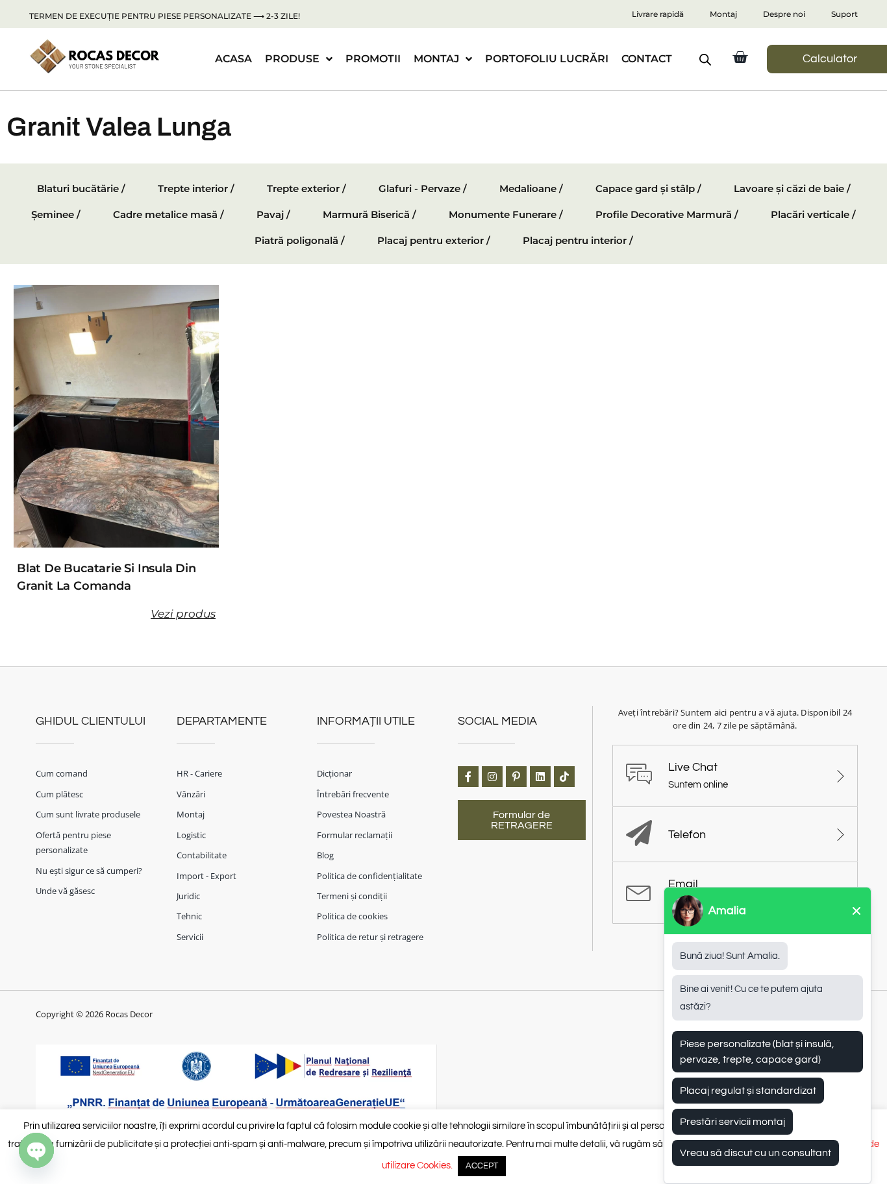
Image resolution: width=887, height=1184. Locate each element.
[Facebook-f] (468, 776)
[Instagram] (492, 776)
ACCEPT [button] (482, 1165)
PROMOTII (373, 59)
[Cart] (740, 57)
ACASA (233, 59)
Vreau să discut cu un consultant (755, 1153)
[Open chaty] (36, 1150)
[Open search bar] (705, 60)
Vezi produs (183, 613)
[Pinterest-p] (516, 776)
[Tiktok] (564, 776)
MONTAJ (436, 59)
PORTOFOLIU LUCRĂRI (546, 59)
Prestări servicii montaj (732, 1122)
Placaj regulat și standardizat (748, 1090)
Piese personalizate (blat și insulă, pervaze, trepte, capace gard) (757, 1052)
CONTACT (646, 59)
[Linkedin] (540, 776)
